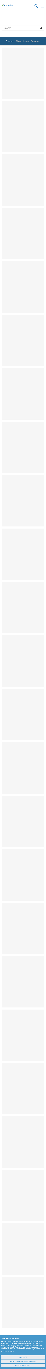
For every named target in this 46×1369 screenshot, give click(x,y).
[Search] (41, 28)
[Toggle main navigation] (42, 6)
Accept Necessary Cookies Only (23, 1361)
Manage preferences (23, 1365)
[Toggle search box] (36, 6)
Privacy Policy (9, 1351)
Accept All (23, 1357)
